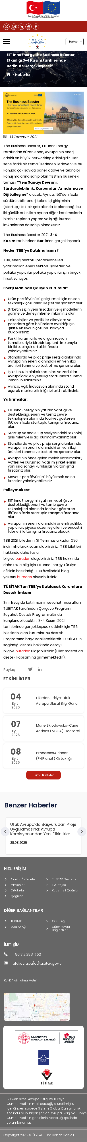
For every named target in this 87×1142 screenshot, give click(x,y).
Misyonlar (18, 885)
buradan (22, 558)
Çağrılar (17, 896)
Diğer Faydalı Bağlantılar (61, 928)
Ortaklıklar (18, 890)
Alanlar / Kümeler (23, 879)
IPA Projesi (59, 885)
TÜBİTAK (16, 921)
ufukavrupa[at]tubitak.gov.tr (37, 963)
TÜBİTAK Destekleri (65, 879)
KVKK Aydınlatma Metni (20, 980)
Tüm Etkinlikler (43, 775)
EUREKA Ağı (18, 927)
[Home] (8, 74)
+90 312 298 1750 (27, 954)
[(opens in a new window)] (6, 27)
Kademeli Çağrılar (65, 890)
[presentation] (5, 831)
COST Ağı (58, 921)
